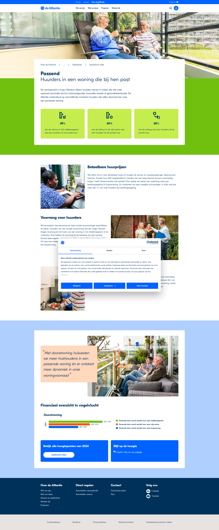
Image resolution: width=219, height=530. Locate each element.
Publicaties (77, 65)
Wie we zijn (46, 490)
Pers (113, 494)
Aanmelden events (84, 494)
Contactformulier (118, 490)
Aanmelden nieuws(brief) (87, 490)
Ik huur (78, 2)
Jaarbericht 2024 (96, 65)
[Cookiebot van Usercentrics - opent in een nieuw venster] (148, 242)
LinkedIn (138, 452)
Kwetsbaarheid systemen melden (159, 522)
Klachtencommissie (126, 522)
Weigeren (77, 286)
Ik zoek (86, 2)
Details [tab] (109, 250)
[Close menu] (176, 8)
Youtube (155, 496)
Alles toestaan (142, 286)
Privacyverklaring (99, 522)
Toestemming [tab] (75, 250)
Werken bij (45, 501)
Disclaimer (76, 522)
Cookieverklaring (53, 522)
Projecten (45, 505)
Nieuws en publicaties (50, 498)
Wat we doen (47, 494)
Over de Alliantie (98, 2)
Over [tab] (144, 250)
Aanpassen (108, 286)
